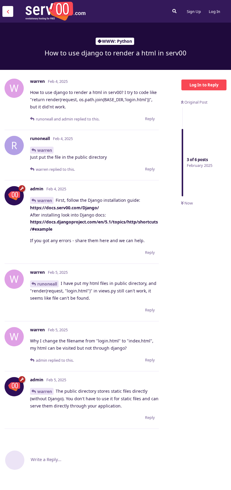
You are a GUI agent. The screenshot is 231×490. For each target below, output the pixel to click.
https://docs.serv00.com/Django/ (64, 208)
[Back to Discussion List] (7, 11)
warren (44, 150)
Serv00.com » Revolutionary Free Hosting (55, 11)
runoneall (47, 284)
